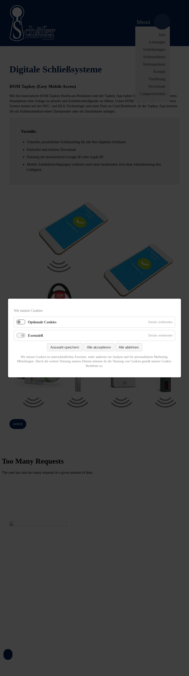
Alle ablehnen (129, 347)
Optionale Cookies (42, 322)
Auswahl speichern (64, 347)
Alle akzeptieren (99, 347)
